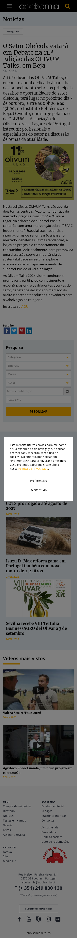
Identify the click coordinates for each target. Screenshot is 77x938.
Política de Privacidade (33, 468)
